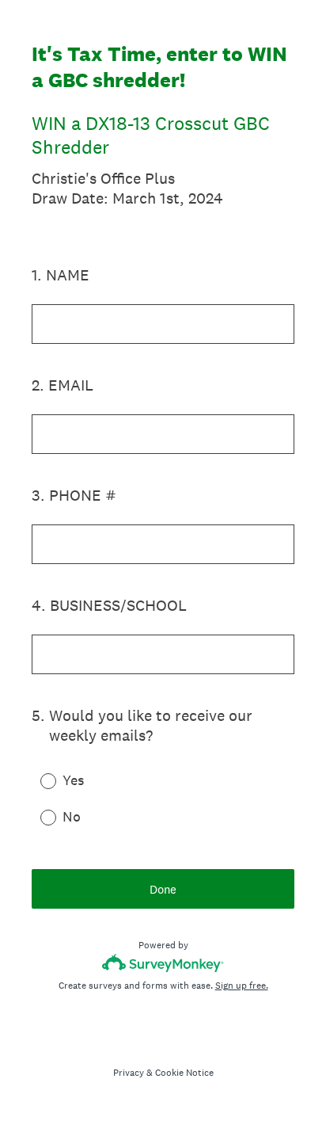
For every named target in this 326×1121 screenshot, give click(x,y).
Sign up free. (241, 985)
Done (163, 889)
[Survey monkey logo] (163, 963)
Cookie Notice (184, 1072)
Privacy (128, 1072)
